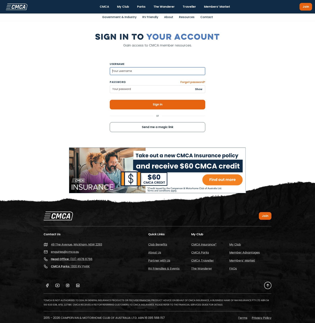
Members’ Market (217, 7)
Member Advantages (244, 252)
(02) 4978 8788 (71, 259)
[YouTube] (57, 285)
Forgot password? (192, 82)
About (168, 17)
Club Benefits (157, 244)
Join (306, 7)
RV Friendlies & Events (164, 268)
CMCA (104, 7)
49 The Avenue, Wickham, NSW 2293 (76, 244)
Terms (242, 318)
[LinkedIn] (77, 285)
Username (117, 64)
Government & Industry (119, 17)
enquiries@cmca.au (65, 252)
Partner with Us (159, 260)
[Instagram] (67, 285)
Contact (206, 17)
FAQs (233, 268)
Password (118, 82)
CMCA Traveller (202, 260)
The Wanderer (164, 7)
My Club (123, 7)
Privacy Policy (261, 318)
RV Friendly (150, 17)
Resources (187, 17)
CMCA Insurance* (204, 244)
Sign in (157, 104)
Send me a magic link (157, 127)
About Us (154, 252)
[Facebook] (47, 285)
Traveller (189, 7)
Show (198, 89)
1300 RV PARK (70, 266)
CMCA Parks (200, 252)
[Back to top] (267, 285)
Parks (141, 7)
